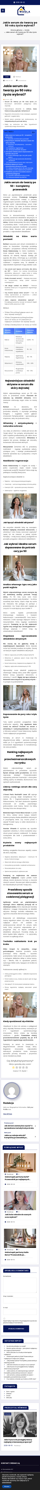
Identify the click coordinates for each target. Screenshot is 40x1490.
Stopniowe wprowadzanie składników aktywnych (20, 159)
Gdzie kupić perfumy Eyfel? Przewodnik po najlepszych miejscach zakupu (17, 1178)
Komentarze (7, 1276)
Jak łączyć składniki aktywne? (17, 150)
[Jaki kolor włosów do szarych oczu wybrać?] (20, 1200)
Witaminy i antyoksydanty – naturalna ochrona (19, 145)
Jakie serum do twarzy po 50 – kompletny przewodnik (18, 136)
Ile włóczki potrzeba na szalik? (16, 1346)
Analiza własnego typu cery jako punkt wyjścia (20, 156)
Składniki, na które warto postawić (18, 139)
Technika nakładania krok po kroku (19, 175)
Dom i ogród (10, 1391)
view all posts (7, 1114)
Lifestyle (8, 1394)
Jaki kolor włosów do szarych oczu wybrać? (18, 1215)
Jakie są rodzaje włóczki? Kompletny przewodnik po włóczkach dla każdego (15, 1136)
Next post (7, 1132)
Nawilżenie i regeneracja (16, 148)
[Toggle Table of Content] (32, 132)
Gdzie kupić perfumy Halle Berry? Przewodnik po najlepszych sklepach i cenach (18, 1253)
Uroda (7, 77)
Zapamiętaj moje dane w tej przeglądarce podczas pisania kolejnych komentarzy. (20, 1322)
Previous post (9, 1123)
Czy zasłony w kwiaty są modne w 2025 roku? (21, 1379)
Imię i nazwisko (8, 1296)
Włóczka (9, 1398)
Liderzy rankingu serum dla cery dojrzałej (20, 168)
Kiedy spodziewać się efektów (17, 177)
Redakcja (18, 77)
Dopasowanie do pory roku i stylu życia (20, 162)
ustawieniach (6, 1482)
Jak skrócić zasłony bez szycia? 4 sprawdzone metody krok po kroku (19, 1127)
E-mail (5, 1307)
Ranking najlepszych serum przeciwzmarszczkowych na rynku (16, 165)
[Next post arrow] (35, 1136)
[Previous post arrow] (35, 1126)
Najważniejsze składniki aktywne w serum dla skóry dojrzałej (20, 142)
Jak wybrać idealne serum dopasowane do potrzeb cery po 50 (19, 153)
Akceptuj (6, 1486)
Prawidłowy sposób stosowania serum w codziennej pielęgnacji (18, 173)
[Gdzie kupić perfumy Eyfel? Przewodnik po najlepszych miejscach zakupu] (20, 1163)
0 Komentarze (22, 80)
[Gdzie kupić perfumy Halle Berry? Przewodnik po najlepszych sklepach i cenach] (20, 1238)
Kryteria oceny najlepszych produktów (20, 170)
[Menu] (3, 10)
